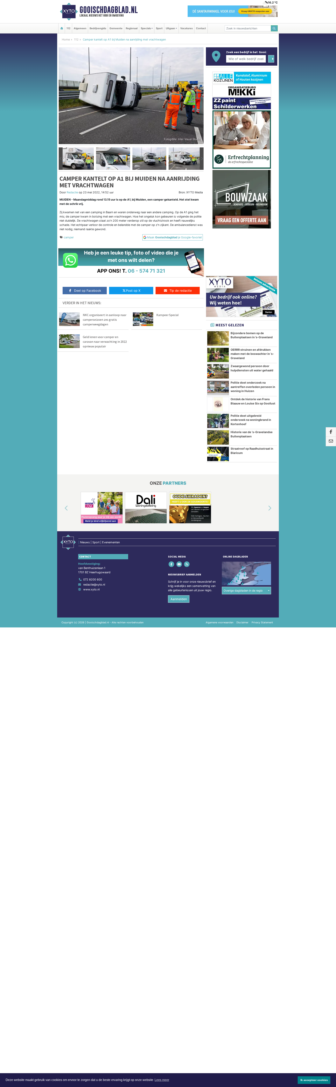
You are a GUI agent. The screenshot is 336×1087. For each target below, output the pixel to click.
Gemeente (115, 28)
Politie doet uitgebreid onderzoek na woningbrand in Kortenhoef (251, 420)
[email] (331, 441)
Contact (201, 28)
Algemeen (80, 28)
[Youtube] (179, 564)
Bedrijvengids (98, 28)
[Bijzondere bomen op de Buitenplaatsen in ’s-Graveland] (218, 338)
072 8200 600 (92, 579)
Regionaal (131, 28)
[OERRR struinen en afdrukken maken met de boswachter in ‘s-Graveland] (218, 355)
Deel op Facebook (87, 290)
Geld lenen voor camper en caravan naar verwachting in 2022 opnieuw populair (105, 341)
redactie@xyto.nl (94, 584)
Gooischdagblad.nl (109, 9)
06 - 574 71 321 (146, 271)
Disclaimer (242, 622)
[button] (61, 158)
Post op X (133, 290)
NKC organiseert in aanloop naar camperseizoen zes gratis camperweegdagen (104, 319)
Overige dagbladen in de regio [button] (243, 590)
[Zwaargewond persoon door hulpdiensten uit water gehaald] (218, 371)
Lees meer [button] (162, 1080)
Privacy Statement (262, 622)
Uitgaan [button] (170, 28)
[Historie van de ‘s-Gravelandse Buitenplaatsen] (218, 437)
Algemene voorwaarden (219, 622)
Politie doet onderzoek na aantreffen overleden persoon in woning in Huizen (253, 387)
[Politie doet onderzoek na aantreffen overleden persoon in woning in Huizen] (218, 388)
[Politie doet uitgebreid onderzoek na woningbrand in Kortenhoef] (218, 421)
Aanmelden (179, 599)
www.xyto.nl (91, 589)
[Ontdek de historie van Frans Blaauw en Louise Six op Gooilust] (218, 404)
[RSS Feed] (187, 564)
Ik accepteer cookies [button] (314, 1080)
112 (68, 28)
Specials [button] (146, 28)
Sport (159, 28)
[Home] (61, 28)
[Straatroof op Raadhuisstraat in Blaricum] (218, 454)
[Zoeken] (274, 28)
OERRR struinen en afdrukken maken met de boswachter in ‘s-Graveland (252, 354)
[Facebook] (172, 564)
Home (66, 39)
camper (69, 237)
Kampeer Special (167, 315)
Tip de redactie (180, 290)
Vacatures (186, 28)
